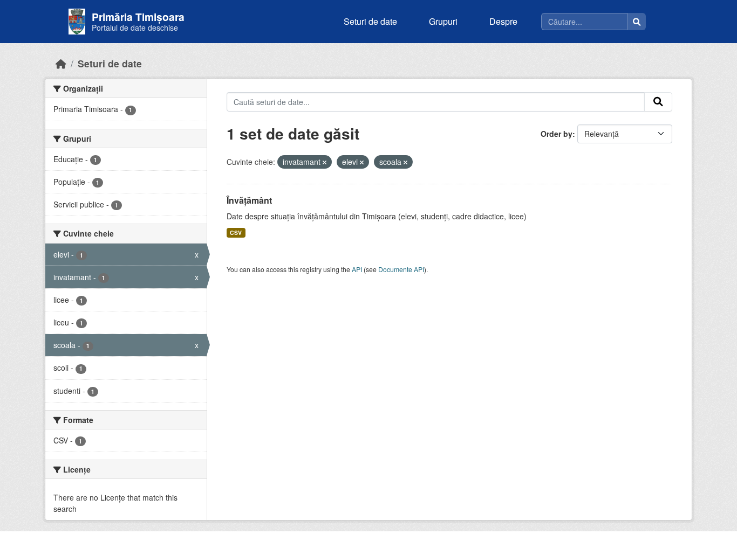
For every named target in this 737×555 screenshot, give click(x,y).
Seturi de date (370, 21)
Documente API (401, 269)
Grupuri (443, 21)
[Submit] (658, 102)
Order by (556, 133)
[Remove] (324, 162)
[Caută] (636, 21)
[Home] (61, 63)
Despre (503, 21)
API (357, 269)
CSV (236, 232)
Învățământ (249, 200)
